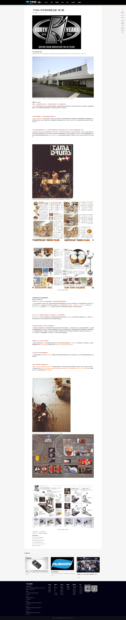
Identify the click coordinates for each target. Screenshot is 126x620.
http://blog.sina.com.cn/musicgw (39, 540)
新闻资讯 (57, 2)
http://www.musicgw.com (39, 537)
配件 (55, 590)
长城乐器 (35, 12)
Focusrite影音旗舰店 (122, 21)
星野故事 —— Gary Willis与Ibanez (40, 531)
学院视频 (68, 586)
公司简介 (49, 586)
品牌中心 (40, 2)
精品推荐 (61, 587)
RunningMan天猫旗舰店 (123, 23)
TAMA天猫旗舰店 (122, 18)
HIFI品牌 (55, 594)
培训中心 (80, 586)
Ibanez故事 (74, 586)
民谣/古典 (55, 587)
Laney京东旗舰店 (122, 26)
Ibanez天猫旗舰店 (123, 16)
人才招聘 (49, 587)
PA (54, 591)
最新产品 (61, 586)
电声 (55, 586)
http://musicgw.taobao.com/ (38, 542)
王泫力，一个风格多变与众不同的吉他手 (41, 533)
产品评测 (74, 590)
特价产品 (61, 590)
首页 (34, 2)
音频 (51, 2)
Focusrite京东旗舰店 (122, 31)
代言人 (67, 2)
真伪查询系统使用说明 (54, 571)
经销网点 (79, 2)
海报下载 (80, 593)
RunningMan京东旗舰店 (123, 28)
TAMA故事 (74, 587)
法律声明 (49, 591)
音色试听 (80, 587)
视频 (62, 2)
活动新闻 (74, 593)
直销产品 (61, 591)
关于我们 (49, 584)
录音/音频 (55, 593)
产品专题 (74, 594)
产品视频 (68, 587)
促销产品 (61, 593)
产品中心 (46, 2)
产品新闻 (74, 591)
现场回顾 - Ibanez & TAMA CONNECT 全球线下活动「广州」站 (87, 574)
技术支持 (73, 2)
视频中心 (68, 584)
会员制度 (49, 590)
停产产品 (61, 594)
